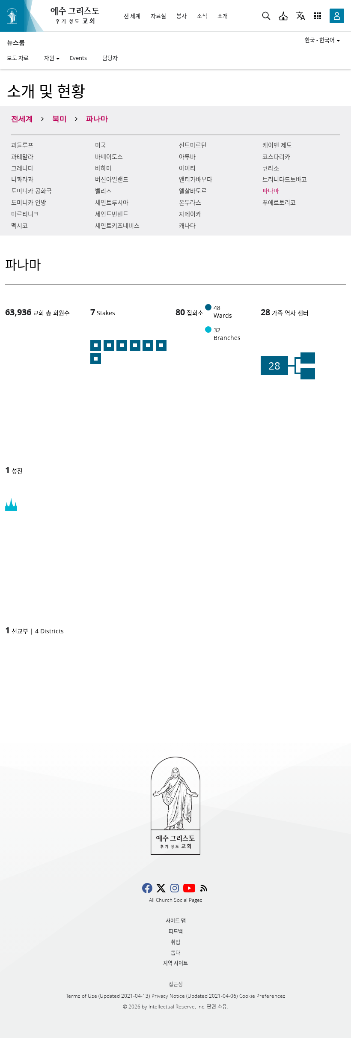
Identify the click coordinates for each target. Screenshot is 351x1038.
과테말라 (22, 156)
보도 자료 (18, 58)
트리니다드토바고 (284, 179)
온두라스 (190, 202)
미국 (100, 145)
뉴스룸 (16, 42)
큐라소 (270, 168)
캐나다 (187, 225)
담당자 (110, 58)
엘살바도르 (193, 191)
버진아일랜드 (111, 179)
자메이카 (190, 214)
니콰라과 (22, 179)
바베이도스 (109, 156)
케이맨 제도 (277, 145)
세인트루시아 (111, 202)
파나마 (270, 191)
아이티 (187, 168)
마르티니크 (25, 214)
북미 (59, 118)
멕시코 (19, 225)
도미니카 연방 (28, 202)
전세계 (22, 118)
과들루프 (22, 145)
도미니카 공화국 (31, 191)
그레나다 (22, 168)
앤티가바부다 (195, 179)
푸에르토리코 (279, 202)
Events (78, 58)
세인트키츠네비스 (117, 225)
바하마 (103, 168)
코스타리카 (276, 156)
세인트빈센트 (111, 214)
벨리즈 (103, 191)
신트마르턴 (193, 145)
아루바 (187, 156)
